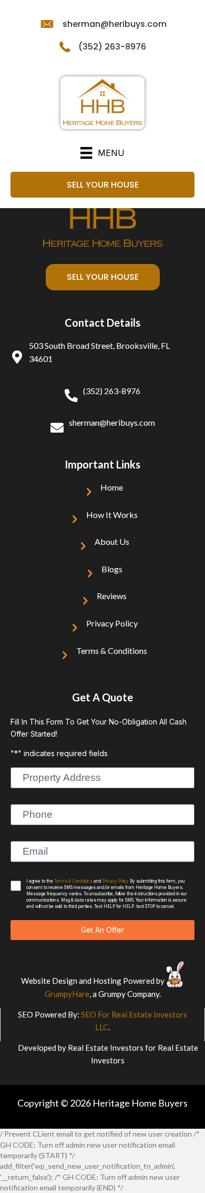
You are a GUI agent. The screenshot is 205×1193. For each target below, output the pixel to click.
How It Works (112, 515)
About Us (112, 541)
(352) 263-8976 (112, 47)
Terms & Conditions (111, 651)
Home (111, 487)
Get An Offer (102, 929)
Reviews (112, 596)
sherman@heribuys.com (115, 24)
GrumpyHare (67, 994)
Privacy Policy (112, 623)
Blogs (111, 569)
